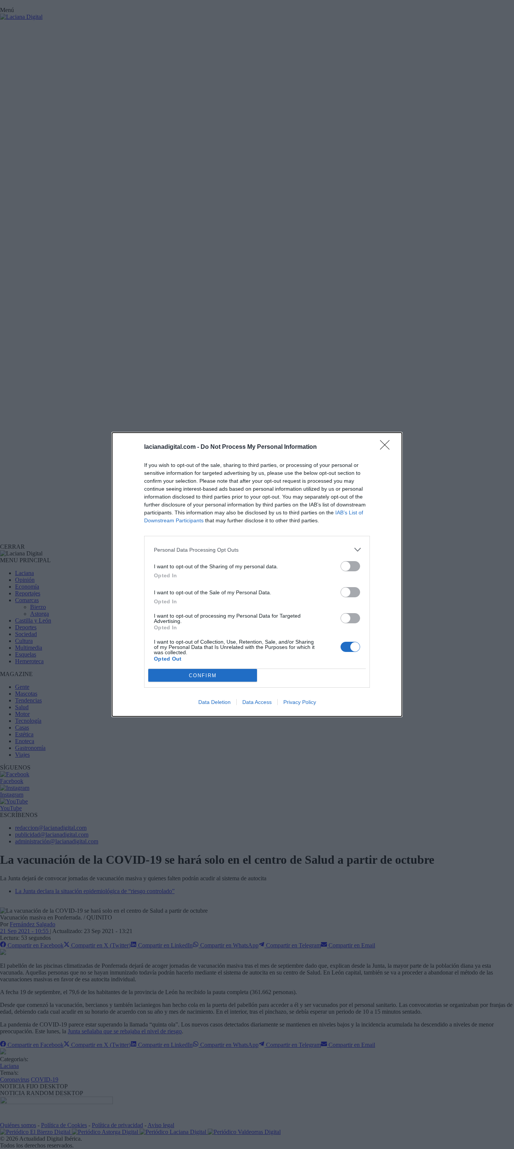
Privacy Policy (299, 702)
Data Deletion (214, 702)
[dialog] (257, 574)
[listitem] (257, 550)
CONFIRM (203, 675)
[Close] (387, 447)
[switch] (350, 566)
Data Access (257, 702)
